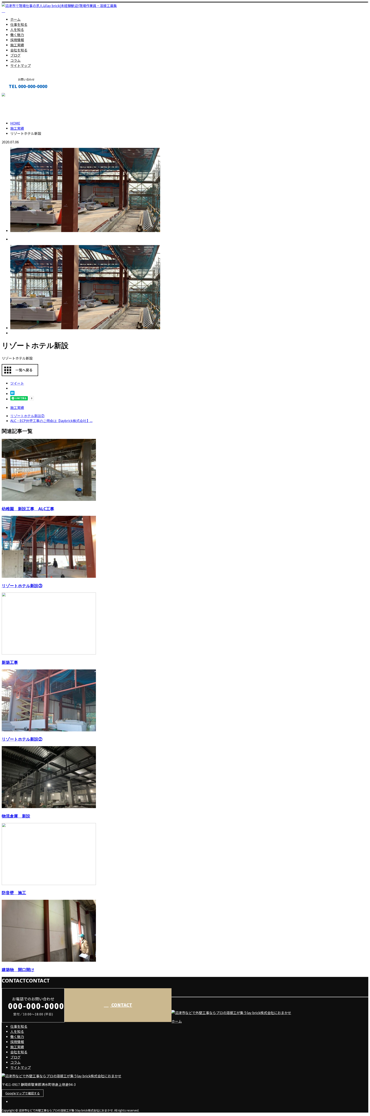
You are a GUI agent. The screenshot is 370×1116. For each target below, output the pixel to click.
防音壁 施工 (14, 892)
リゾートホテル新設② (22, 739)
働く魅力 (17, 34)
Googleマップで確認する (22, 1093)
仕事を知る (18, 24)
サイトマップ (20, 65)
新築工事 (10, 662)
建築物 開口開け (18, 969)
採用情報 (17, 39)
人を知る (17, 29)
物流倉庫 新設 (16, 816)
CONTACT (17, 95)
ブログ (15, 55)
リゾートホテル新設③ (22, 585)
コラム (15, 60)
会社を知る (18, 50)
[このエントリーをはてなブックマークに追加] (12, 393)
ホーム (15, 19)
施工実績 (17, 44)
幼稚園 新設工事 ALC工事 (28, 508)
